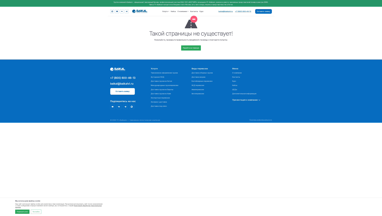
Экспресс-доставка (159, 102)
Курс (201, 11)
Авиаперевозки (198, 89)
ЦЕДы (234, 89)
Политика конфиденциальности (260, 120)
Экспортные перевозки (160, 98)
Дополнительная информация (244, 94)
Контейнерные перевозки (202, 81)
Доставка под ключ (159, 106)
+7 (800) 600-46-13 (243, 11)
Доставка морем (198, 77)
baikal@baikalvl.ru (226, 11)
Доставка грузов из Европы (162, 89)
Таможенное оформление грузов (164, 73)
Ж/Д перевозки (198, 85)
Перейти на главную (191, 48)
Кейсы (173, 11)
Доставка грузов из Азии (161, 94)
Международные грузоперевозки (164, 85)
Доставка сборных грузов (202, 73)
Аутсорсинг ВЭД (157, 77)
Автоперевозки (198, 94)
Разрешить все (22, 211)
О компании (237, 73)
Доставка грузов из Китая (161, 81)
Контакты (194, 11)
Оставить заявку (263, 11)
